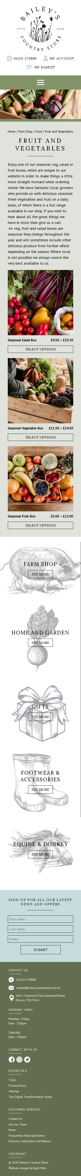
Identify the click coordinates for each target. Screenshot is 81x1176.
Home (12, 131)
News (12, 1130)
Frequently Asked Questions (27, 1135)
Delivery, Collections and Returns (30, 1141)
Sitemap (14, 1091)
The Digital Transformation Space (30, 1097)
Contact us (18, 970)
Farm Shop (25, 131)
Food (38, 131)
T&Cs (12, 1080)
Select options (40, 349)
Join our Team (18, 1124)
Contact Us (15, 1119)
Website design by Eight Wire (27, 1168)
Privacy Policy (17, 1086)
